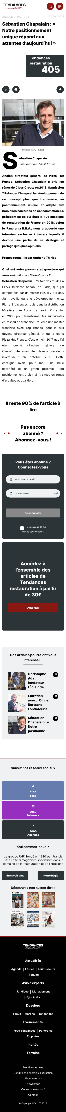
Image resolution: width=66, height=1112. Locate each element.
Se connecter (33, 513)
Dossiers (33, 1005)
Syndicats (33, 997)
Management (41, 991)
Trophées (33, 1036)
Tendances (45, 1014)
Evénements (33, 1022)
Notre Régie (50, 875)
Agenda (16, 969)
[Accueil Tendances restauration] (14, 6)
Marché (30, 1014)
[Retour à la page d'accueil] (33, 946)
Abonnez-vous (33, 1078)
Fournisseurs (46, 969)
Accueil (7, 16)
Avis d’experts (33, 983)
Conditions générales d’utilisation (33, 1072)
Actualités (33, 961)
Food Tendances (24, 1030)
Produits (33, 974)
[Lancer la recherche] (50, 6)
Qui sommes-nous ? (33, 1089)
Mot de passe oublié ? (33, 531)
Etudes (29, 969)
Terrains (33, 1053)
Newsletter (33, 1083)
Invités (22, 16)
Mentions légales (33, 1067)
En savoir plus (15, 875)
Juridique (22, 991)
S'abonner (33, 607)
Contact (33, 1094)
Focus (17, 1014)
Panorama (46, 1030)
